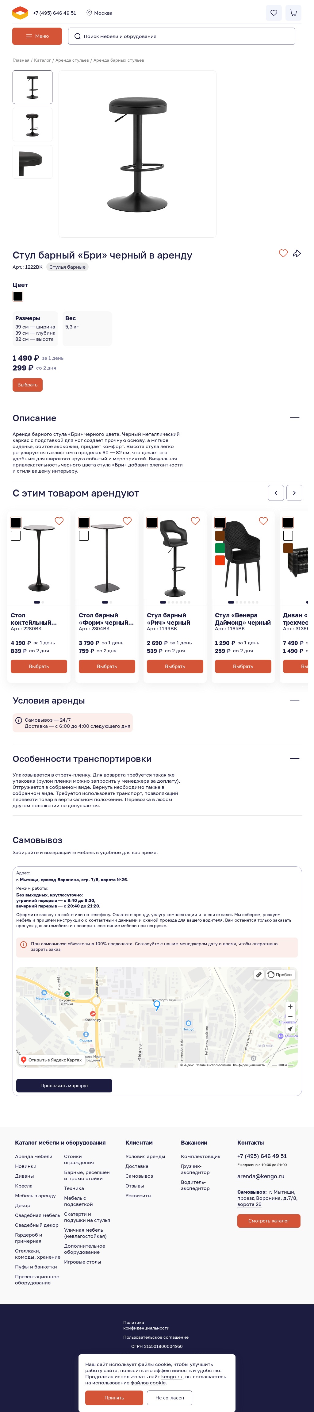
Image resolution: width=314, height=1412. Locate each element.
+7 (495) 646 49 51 (54, 13)
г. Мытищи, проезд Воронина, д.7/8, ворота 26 (267, 1198)
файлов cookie (148, 1382)
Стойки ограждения (79, 1159)
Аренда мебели (33, 1156)
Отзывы (134, 1186)
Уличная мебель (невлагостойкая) (85, 1233)
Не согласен (169, 1398)
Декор (22, 1205)
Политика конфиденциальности (146, 1325)
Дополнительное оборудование (84, 1249)
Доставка (136, 1166)
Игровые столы (82, 1262)
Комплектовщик (200, 1156)
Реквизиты (138, 1195)
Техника (74, 1188)
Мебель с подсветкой (78, 1201)
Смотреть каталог (268, 1221)
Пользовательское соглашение (156, 1337)
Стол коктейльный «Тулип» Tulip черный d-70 (32, 618)
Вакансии (194, 1142)
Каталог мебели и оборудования (60, 1142)
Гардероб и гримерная (28, 1238)
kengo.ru (171, 1376)
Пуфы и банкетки (36, 1267)
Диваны (24, 1176)
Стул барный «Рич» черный (168, 618)
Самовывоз (139, 1176)
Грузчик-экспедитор (195, 1169)
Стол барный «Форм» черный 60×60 (103, 618)
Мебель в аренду (35, 1195)
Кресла (24, 1186)
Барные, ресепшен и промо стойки (87, 1175)
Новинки (25, 1166)
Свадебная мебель (37, 1215)
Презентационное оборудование (37, 1279)
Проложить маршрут (64, 1085)
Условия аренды (145, 1156)
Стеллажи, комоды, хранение (37, 1254)
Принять (114, 1398)
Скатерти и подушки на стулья (87, 1217)
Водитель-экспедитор (195, 1185)
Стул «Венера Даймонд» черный (243, 618)
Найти (278, 36)
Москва (103, 13)
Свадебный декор (37, 1225)
